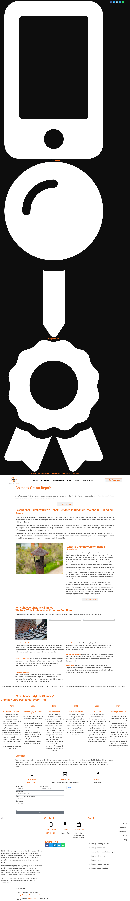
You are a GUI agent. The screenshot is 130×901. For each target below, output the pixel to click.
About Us (45, 480)
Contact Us (88, 480)
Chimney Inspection (97, 848)
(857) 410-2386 (54, 160)
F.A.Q (69, 480)
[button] (111, 2)
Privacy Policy (27, 895)
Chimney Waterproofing (98, 868)
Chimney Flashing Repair (99, 844)
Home (35, 480)
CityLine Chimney (33, 899)
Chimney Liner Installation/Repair (102, 852)
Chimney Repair (95, 860)
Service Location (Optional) (25, 796)
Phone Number (45, 786)
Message (19, 801)
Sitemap (18, 895)
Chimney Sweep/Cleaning (99, 864)
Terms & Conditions (39, 895)
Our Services (58, 480)
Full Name (19, 786)
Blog (77, 480)
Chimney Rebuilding (97, 856)
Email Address (21, 791)
